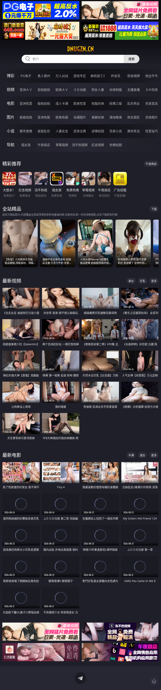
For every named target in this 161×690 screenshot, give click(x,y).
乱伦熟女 (133, 103)
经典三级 (115, 103)
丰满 (131, 455)
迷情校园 (97, 131)
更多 (154, 281)
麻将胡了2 (98, 76)
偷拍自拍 (44, 103)
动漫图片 (79, 117)
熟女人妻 (97, 90)
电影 (11, 103)
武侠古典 (79, 131)
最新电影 (11, 455)
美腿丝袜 (97, 117)
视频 (11, 89)
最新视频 (11, 280)
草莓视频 (62, 145)
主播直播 (133, 90)
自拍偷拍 (44, 90)
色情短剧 (115, 145)
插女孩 (26, 145)
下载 (154, 209)
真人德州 (44, 76)
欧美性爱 (79, 103)
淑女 (142, 455)
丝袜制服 (115, 90)
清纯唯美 (115, 117)
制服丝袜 (97, 103)
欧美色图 (62, 117)
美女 (131, 281)
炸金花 (115, 76)
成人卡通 (62, 103)
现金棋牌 (133, 76)
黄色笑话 (133, 131)
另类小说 (115, 131)
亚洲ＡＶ (26, 90)
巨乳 (142, 281)
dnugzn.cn (80, 49)
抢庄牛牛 (151, 76)
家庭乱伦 (44, 131)
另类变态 (151, 103)
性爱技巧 (151, 131)
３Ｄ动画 (79, 90)
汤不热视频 (80, 145)
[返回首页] (154, 681)
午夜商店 (44, 145)
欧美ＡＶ (62, 90)
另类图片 (151, 117)
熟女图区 (133, 117)
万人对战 (62, 76)
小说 (11, 131)
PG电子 (26, 76)
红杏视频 (97, 145)
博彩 (11, 75)
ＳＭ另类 (151, 90)
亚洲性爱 (26, 103)
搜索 (131, 59)
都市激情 (26, 131)
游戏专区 (79, 76)
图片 (11, 117)
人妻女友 (62, 131)
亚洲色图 (44, 117)
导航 (11, 144)
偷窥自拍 (26, 117)
